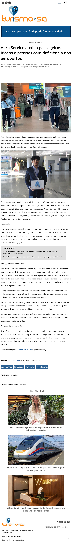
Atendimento (42, 367)
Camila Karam (15, 360)
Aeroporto (30, 367)
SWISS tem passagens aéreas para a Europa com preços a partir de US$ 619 (33, 257)
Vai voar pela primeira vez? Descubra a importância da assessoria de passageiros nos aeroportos (30, 252)
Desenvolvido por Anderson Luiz (13, 540)
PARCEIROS (65, 527)
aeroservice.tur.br (24, 349)
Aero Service (7, 367)
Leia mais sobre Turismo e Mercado (13, 385)
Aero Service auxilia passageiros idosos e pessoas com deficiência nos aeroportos (36, 53)
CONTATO (57, 527)
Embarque (18, 367)
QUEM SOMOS (48, 527)
